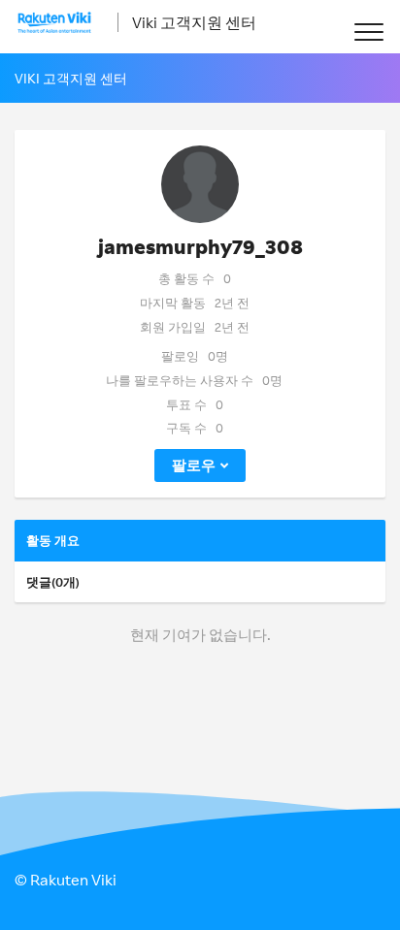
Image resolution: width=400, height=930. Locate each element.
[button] (368, 31)
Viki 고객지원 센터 (194, 22)
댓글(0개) (53, 582)
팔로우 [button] (194, 465)
